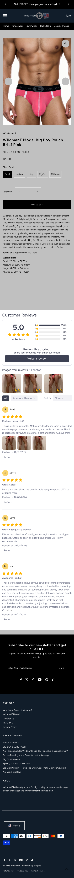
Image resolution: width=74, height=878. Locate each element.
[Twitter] (26, 680)
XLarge (42, 174)
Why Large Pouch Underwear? (17, 710)
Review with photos (24, 398)
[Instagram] (46, 680)
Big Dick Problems (11, 759)
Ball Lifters (45, 26)
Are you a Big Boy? (12, 772)
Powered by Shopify (31, 865)
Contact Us (8, 718)
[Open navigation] (12, 15)
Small (7, 174)
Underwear (17, 26)
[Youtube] (39, 680)
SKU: (5, 152)
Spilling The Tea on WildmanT (17, 763)
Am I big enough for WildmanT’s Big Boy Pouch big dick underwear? (35, 751)
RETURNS (8, 722)
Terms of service (38, 871)
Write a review (36, 358)
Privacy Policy (10, 727)
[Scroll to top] (67, 869)
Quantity (7, 191)
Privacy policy (22, 871)
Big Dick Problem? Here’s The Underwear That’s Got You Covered (34, 767)
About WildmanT (11, 742)
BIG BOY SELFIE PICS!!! (14, 746)
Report (8, 457)
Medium (19, 174)
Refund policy (8, 871)
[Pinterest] (33, 680)
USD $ (16, 825)
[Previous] (5, 4)
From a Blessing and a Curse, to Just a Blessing (26, 755)
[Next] (68, 4)
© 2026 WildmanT (12, 865)
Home (6, 26)
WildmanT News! (11, 714)
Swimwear (32, 26)
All (5, 398)
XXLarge (55, 174)
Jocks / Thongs (61, 26)
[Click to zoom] (65, 43)
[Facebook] (21, 680)
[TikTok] (53, 680)
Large (31, 174)
